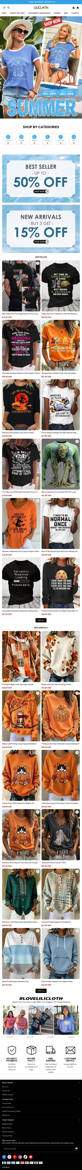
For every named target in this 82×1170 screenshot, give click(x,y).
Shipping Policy (7, 1124)
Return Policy (6, 1128)
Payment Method (8, 1132)
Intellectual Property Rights (11, 1111)
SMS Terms (6, 1115)
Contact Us (6, 1090)
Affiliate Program (7, 1094)
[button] (4, 7)
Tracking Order (7, 1136)
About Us (5, 1087)
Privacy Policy (6, 1103)
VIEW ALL (41, 620)
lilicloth (8, 1167)
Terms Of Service (8, 1107)
